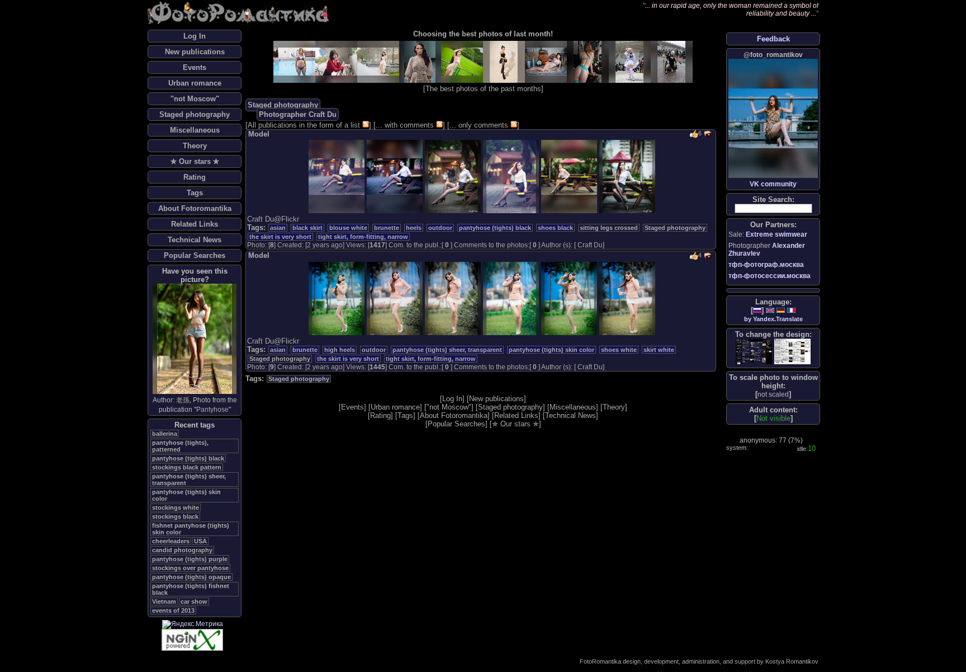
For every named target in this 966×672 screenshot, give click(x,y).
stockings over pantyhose (190, 568)
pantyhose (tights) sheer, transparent (447, 349)
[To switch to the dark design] (754, 351)
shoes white (619, 349)
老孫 (183, 400)
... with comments (405, 125)
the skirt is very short (280, 236)
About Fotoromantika (194, 208)
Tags (195, 193)
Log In (194, 36)
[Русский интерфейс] (757, 310)
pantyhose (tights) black (188, 458)
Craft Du (590, 245)
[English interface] (770, 310)
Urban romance (194, 83)
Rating (194, 177)
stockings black (175, 516)
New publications (195, 52)
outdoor (440, 227)
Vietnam (164, 601)
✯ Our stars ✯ (195, 161)
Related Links (194, 224)
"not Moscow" (195, 99)
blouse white (348, 227)
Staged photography (194, 114)
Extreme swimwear (776, 234)
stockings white (175, 507)
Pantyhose (212, 409)
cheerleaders (171, 541)
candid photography (182, 550)
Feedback (773, 39)
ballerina (164, 433)
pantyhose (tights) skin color (551, 349)
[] (773, 394)
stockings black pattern (186, 467)
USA (200, 541)
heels (414, 227)
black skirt (307, 227)
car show (194, 601)
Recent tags (194, 425)
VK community (773, 184)
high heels (339, 349)
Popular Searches (194, 255)
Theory (195, 146)
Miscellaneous (195, 130)
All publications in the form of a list (304, 125)
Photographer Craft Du (298, 114)
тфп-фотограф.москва (766, 265)
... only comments (478, 125)
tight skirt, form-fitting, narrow (363, 236)
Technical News (194, 240)
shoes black (555, 227)
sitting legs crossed (609, 227)
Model (258, 134)
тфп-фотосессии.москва (769, 276)
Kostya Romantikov (791, 661)
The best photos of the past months (483, 88)
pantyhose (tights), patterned (180, 446)
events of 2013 (173, 610)
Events (194, 67)
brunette (386, 227)
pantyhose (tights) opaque (191, 577)
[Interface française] (791, 310)
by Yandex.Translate (773, 319)
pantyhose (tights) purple (190, 559)
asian (278, 227)
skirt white (658, 349)
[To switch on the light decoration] (792, 351)
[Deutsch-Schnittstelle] (780, 310)
